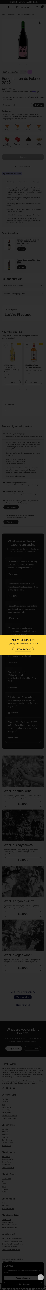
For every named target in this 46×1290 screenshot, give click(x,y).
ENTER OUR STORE (23, 649)
